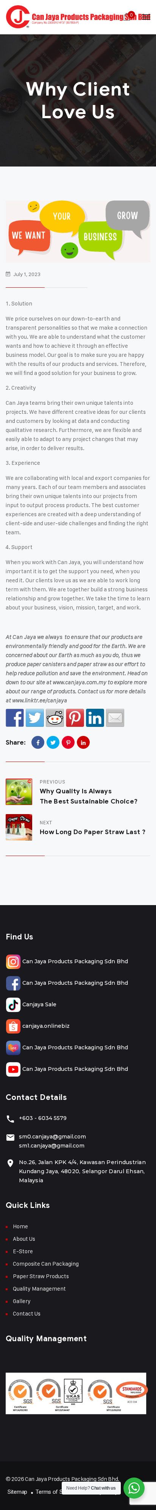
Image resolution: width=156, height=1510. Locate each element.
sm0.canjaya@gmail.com (52, 1136)
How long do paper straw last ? (92, 832)
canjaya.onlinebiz (45, 1026)
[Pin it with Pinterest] (75, 718)
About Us (24, 1238)
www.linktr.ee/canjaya (39, 700)
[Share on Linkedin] (95, 718)
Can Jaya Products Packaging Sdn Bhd (74, 961)
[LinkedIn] (83, 742)
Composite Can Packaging (46, 1263)
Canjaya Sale (38, 1004)
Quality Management (39, 1288)
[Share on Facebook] (15, 718)
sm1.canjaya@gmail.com (51, 1145)
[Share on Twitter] (35, 718)
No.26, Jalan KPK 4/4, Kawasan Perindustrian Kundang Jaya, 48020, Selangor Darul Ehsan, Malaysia (82, 1171)
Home (20, 1226)
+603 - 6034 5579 (43, 1118)
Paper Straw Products (41, 1276)
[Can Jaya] (78, 17)
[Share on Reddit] (55, 718)
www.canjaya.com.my (79, 682)
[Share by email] (115, 718)
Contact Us (27, 1313)
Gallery (22, 1301)
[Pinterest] (68, 742)
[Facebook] (37, 742)
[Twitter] (53, 742)
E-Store (23, 1251)
